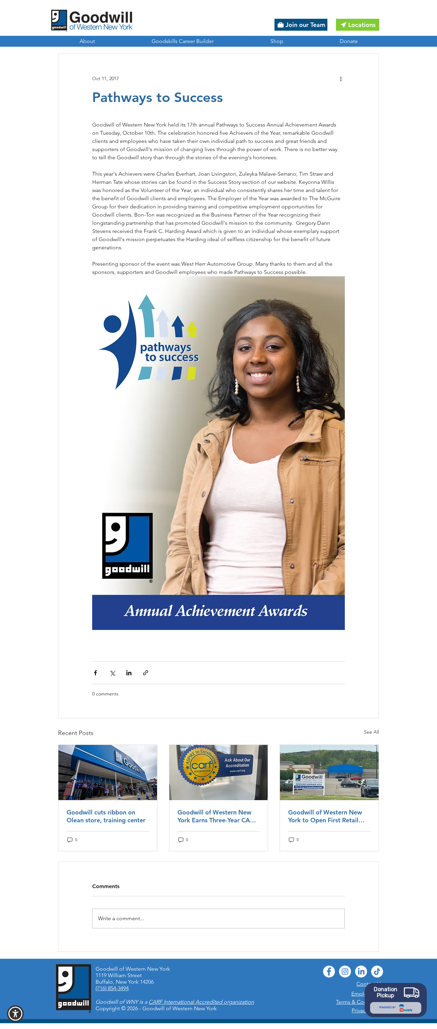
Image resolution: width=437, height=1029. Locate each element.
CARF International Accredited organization (201, 1002)
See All (371, 732)
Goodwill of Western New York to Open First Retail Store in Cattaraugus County (328, 816)
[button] (15, 1013)
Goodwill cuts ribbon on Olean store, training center (106, 816)
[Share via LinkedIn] (129, 673)
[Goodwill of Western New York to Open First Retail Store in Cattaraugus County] (329, 772)
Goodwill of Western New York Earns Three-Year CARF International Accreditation (217, 816)
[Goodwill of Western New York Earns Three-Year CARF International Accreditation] (218, 772)
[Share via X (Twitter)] (112, 673)
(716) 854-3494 (112, 988)
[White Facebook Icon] (329, 971)
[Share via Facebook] (95, 673)
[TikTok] (377, 971)
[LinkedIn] (361, 971)
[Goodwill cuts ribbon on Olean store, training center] (107, 772)
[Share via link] (145, 673)
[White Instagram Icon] (345, 971)
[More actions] (341, 78)
